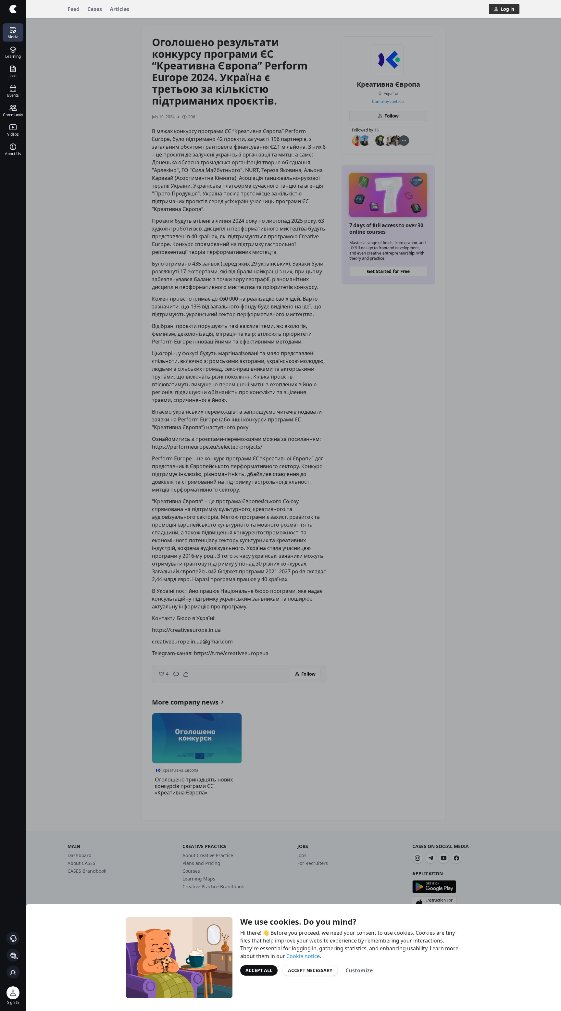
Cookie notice (303, 956)
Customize (359, 970)
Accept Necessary (310, 970)
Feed (74, 9)
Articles (119, 9)
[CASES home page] (13, 9)
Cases (94, 9)
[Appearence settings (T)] (13, 972)
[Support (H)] (13, 938)
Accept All (258, 970)
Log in (507, 9)
